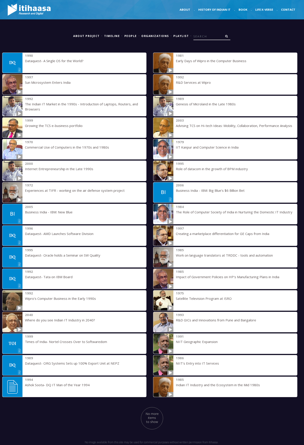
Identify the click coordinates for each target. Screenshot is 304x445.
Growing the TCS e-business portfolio (54, 125)
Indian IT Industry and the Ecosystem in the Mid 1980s (218, 385)
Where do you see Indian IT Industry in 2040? (60, 320)
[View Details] (12, 63)
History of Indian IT (214, 10)
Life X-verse (264, 10)
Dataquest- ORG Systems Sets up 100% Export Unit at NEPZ (72, 363)
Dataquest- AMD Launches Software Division (59, 233)
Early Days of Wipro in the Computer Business (211, 61)
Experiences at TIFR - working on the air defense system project (75, 190)
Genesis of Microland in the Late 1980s (206, 104)
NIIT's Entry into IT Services (197, 363)
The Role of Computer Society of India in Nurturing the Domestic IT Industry (234, 212)
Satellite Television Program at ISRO (204, 298)
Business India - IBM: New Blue (49, 212)
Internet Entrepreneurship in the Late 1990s (59, 169)
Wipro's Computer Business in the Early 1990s (60, 298)
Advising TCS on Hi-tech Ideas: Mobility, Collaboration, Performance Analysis (234, 125)
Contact (288, 10)
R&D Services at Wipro (193, 82)
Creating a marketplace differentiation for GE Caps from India (222, 233)
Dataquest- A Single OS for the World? (54, 61)
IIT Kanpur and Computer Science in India (207, 147)
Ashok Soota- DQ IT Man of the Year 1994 (57, 385)
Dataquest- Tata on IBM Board (49, 277)
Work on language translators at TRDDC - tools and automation (224, 255)
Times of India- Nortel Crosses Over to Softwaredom (66, 341)
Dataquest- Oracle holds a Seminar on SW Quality (62, 255)
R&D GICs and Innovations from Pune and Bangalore (216, 320)
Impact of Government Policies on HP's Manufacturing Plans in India (227, 277)
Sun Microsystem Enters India (48, 82)
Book (243, 10)
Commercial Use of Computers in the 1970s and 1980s (67, 147)
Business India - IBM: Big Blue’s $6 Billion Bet (210, 190)
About (185, 10)
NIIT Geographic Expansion (197, 341)
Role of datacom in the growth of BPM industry (212, 169)
